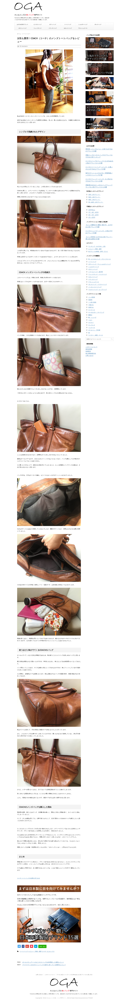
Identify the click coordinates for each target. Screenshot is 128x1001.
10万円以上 (91, 210)
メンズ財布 (91, 297)
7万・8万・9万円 (93, 212)
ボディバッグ (52, 24)
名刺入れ (91, 307)
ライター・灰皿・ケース (95, 335)
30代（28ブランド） (94, 197)
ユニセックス (50, 951)
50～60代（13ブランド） (95, 202)
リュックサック (38, 28)
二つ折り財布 (92, 302)
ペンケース (91, 327)
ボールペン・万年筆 (94, 330)
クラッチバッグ (53, 28)
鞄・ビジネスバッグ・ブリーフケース (99, 259)
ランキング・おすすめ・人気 (96, 246)
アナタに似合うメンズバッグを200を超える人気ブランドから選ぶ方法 (74, 974)
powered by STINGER (87, 998)
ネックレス (91, 325)
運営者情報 (89, 349)
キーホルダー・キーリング (96, 312)
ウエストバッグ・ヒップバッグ (97, 289)
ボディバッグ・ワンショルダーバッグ (99, 264)
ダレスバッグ (98, 24)
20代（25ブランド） (94, 194)
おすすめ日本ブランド (22, 24)
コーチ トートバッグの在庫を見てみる (28, 878)
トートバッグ (67, 24)
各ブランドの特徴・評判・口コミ (98, 251)
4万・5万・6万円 (93, 215)
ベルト (90, 320)
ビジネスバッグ (38, 24)
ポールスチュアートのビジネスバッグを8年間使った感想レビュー (43, 962)
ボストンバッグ (22, 28)
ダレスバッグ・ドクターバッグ (97, 284)
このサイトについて (91, 347)
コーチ (44, 951)
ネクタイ (91, 322)
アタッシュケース (82, 28)
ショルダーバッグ (82, 24)
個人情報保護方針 (91, 353)
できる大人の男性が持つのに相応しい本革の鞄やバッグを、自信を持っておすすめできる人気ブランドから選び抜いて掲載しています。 (64, 994)
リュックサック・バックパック (97, 274)
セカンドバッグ (68, 28)
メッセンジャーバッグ (94, 287)
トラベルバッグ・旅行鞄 (95, 272)
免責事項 (88, 351)
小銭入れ (91, 305)
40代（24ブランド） (94, 199)
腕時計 (90, 315)
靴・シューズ (92, 317)
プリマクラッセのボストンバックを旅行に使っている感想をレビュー (44, 965)
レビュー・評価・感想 (35, 951)
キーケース (91, 310)
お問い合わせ (89, 355)
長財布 (90, 300)
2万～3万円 (91, 217)
